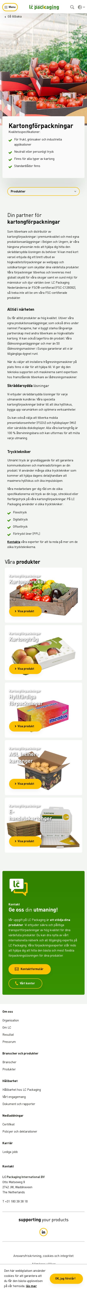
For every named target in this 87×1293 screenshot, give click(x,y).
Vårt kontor (27, 983)
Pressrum (9, 1042)
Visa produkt (26, 611)
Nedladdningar (12, 1115)
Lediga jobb (10, 1152)
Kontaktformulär (32, 969)
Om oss (7, 1011)
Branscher (9, 1062)
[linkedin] (43, 1232)
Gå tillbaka (15, 16)
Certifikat (8, 1124)
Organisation (10, 1020)
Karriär (7, 1143)
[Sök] (72, 7)
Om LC (6, 1027)
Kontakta (13, 542)
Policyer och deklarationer (19, 1131)
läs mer (31, 1286)
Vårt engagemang (14, 1097)
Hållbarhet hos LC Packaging (21, 1090)
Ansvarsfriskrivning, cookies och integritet (43, 1256)
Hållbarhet (10, 1081)
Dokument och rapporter (18, 1104)
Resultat (8, 1035)
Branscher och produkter (20, 1053)
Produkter (18, 191)
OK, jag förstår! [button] (65, 1278)
